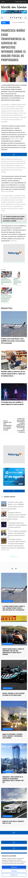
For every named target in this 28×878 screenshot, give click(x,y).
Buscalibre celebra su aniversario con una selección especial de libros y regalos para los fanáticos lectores (13, 373)
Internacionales (7, 601)
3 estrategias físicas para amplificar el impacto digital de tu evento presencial (12, 403)
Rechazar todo (14, 874)
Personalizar (14, 871)
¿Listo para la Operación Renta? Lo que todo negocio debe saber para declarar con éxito (6, 281)
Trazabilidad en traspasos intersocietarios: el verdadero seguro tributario (17, 281)
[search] (25, 18)
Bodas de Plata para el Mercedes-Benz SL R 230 (13, 822)
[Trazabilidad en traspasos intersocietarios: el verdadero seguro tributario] (18, 274)
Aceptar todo (14, 867)
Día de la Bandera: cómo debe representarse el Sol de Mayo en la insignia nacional (7, 425)
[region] (14, 866)
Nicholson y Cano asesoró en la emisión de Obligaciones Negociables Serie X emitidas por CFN (13, 779)
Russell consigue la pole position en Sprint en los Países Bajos (13, 694)
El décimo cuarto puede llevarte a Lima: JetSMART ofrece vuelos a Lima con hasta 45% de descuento (13, 341)
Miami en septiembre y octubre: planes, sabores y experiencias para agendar (13, 736)
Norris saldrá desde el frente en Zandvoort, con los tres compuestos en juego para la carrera (13, 651)
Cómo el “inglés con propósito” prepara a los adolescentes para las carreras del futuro (17, 533)
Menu (3, 1)
